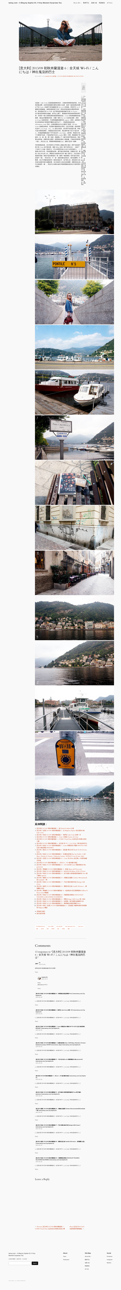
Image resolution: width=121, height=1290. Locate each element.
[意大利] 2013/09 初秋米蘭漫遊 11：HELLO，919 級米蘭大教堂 (57, 863)
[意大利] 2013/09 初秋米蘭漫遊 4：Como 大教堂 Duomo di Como (57, 837)
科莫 (58, 928)
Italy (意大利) (59, 926)
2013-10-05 (42, 964)
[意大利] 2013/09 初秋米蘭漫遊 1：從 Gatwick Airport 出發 (55, 828)
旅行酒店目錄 (41, 913)
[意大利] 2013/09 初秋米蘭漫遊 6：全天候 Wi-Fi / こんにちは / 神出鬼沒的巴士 (62, 843)
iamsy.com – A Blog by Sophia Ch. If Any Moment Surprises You (35, 3)
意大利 (42, 928)
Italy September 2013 (70, 926)
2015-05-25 (39, 997)
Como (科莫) (51, 926)
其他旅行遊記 (41, 911)
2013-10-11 (45, 979)
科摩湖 (52, 928)
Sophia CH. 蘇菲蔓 (50, 76)
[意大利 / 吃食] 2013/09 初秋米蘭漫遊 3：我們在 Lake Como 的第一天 (59, 835)
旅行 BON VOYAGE (78, 76)
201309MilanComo (40, 926)
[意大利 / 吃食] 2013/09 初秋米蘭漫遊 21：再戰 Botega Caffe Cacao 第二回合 (61, 899)
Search (35, 1263)
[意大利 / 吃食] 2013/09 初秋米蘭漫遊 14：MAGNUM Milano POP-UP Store (61, 871)
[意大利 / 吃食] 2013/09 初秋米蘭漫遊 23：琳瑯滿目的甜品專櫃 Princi (59, 903)
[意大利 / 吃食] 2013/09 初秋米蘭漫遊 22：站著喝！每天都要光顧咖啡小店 (60, 901)
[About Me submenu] (80, 2)
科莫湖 (63, 928)
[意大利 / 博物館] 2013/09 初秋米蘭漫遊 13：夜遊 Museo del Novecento (59, 869)
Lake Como (80, 926)
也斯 (37, 928)
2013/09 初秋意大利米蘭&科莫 (65, 76)
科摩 (48, 928)
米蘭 (69, 928)
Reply (36, 972)
